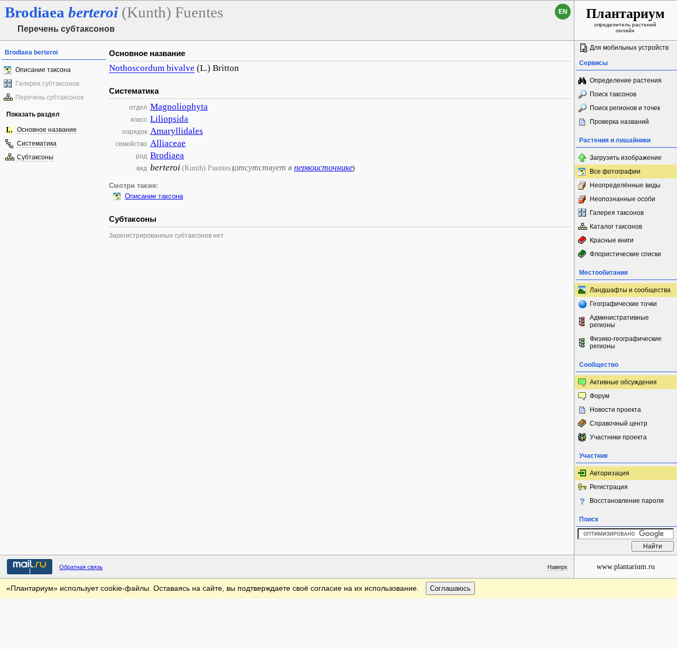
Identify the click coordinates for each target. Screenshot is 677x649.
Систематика (37, 143)
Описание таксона (43, 70)
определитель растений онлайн (625, 19)
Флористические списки (625, 254)
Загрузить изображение (626, 157)
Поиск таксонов (613, 94)
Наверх (557, 567)
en (563, 11)
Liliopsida (169, 119)
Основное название (47, 129)
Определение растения (626, 80)
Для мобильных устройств (629, 47)
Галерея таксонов (617, 213)
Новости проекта (615, 409)
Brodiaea (167, 155)
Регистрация (609, 487)
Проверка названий (619, 121)
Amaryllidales (176, 131)
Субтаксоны (35, 157)
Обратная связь (81, 567)
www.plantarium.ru (626, 567)
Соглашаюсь (450, 588)
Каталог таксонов (616, 226)
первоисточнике (323, 167)
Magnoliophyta (179, 107)
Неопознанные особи (622, 199)
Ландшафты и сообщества (630, 290)
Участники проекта (618, 437)
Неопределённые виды (625, 185)
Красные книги (612, 240)
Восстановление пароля (627, 500)
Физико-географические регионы (626, 342)
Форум (599, 396)
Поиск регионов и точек (625, 108)
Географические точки (623, 304)
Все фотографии (615, 171)
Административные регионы (619, 321)
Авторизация (609, 473)
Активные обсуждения (623, 382)
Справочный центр (618, 423)
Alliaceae (168, 143)
